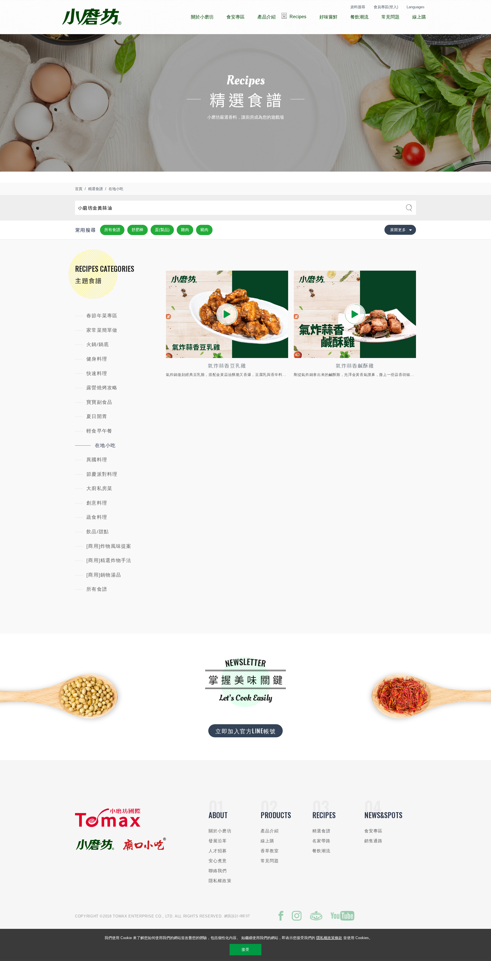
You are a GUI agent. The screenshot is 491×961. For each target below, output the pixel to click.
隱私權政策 (220, 880)
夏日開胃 (96, 416)
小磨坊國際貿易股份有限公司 (91, 17)
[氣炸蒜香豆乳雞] (227, 314)
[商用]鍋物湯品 (103, 575)
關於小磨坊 (220, 830)
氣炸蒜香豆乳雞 (227, 365)
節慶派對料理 (102, 474)
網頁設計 (231, 916)
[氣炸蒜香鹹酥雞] (355, 314)
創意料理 (96, 503)
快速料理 (96, 373)
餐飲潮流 (321, 850)
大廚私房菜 (99, 488)
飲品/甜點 (97, 531)
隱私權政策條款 (329, 938)
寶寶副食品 (99, 402)
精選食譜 (95, 189)
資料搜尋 (357, 7)
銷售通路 (373, 840)
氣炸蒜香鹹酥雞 (355, 365)
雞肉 (185, 229)
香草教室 (270, 850)
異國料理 (96, 459)
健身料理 (96, 359)
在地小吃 (116, 189)
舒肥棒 (137, 229)
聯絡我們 (218, 870)
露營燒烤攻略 (102, 387)
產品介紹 (270, 830)
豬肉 (204, 229)
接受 (245, 949)
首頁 (78, 189)
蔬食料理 (96, 517)
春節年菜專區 (102, 315)
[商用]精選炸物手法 (109, 560)
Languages (416, 7)
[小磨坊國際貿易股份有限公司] (107, 826)
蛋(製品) (162, 229)
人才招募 (218, 850)
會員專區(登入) (386, 7)
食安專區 (373, 830)
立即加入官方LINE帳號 (245, 731)
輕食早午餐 (99, 431)
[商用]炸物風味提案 (109, 546)
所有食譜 (112, 229)
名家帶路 (321, 840)
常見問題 (270, 860)
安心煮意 (218, 860)
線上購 (267, 840)
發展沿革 (218, 840)
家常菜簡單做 (102, 330)
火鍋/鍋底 (97, 344)
